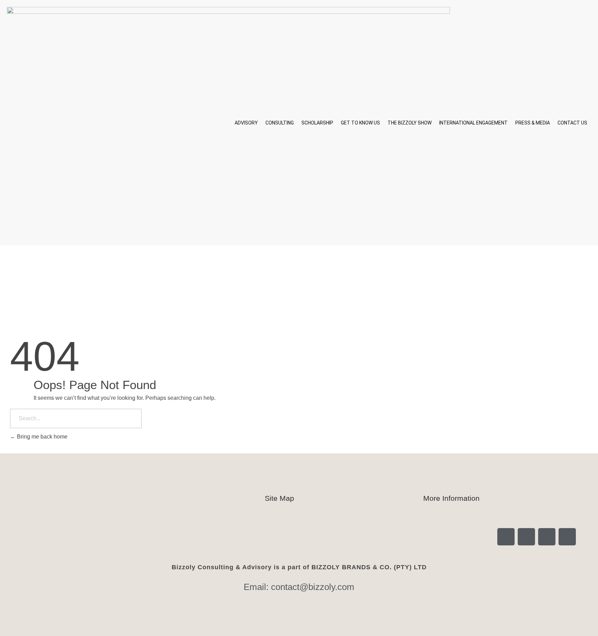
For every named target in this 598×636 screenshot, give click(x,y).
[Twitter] (546, 536)
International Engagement (473, 123)
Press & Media (532, 123)
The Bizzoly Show (410, 123)
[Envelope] (567, 536)
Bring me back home (41, 437)
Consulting (279, 123)
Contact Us (572, 123)
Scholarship (317, 123)
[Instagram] (506, 536)
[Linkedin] (526, 536)
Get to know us (360, 123)
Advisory (246, 123)
